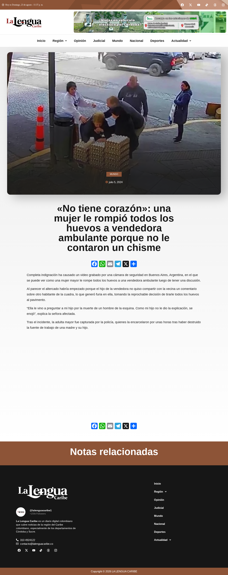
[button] (59, 41)
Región (58, 41)
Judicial (99, 41)
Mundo (117, 41)
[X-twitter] (190, 5)
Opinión (80, 41)
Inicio (41, 41)
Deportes (157, 41)
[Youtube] (199, 5)
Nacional (136, 41)
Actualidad (179, 41)
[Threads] (215, 5)
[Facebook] (182, 5)
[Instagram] (223, 5)
